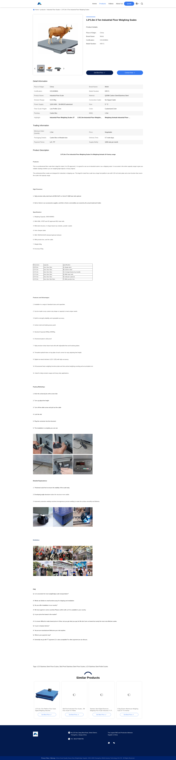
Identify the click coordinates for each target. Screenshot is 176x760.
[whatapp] (110, 743)
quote (129, 4)
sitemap (52, 758)
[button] (37, 698)
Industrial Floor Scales (53, 9)
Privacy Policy (45, 758)
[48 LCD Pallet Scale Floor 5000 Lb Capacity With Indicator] (74, 695)
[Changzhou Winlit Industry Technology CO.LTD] (39, 3)
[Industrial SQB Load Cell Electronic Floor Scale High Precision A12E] (129, 695)
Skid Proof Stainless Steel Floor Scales (72, 666)
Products (102, 3)
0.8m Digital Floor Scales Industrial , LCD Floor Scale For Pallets (100, 709)
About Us (119, 3)
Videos (110, 3)
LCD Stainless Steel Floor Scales (48, 666)
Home (94, 3)
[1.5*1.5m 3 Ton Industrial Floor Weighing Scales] (57, 38)
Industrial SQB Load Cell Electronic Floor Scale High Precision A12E (127, 709)
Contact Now (129, 72)
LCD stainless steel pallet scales (97, 666)
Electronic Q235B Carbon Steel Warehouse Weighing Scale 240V (45, 709)
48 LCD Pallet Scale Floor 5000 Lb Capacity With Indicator (73, 709)
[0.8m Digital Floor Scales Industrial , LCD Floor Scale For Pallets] (101, 695)
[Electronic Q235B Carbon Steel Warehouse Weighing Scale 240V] (47, 695)
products (42, 9)
